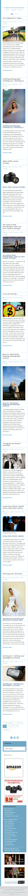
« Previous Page (8, 722)
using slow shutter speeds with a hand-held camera (13, 507)
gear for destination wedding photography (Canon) (11, 356)
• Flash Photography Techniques (10, 819)
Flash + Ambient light (9, 823)
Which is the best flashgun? (10, 835)
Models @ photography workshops (12, 850)
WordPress (11, 894)
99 (21, 722)
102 (13, 726)
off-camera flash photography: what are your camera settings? (12, 226)
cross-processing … (10, 294)
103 (17, 726)
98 (18, 722)
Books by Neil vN (8, 810)
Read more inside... (8, 70)
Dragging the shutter (9, 825)
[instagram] (14, 738)
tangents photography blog (14, 7)
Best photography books (10, 812)
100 (5, 726)
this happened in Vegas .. (13, 18)
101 (9, 726)
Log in (17, 894)
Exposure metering (9, 830)
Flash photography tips (9, 844)
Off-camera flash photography (11, 839)
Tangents (14, 3)
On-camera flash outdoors (10, 828)
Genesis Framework (21, 892)
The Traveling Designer (18, 889)
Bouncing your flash (9, 826)
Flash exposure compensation (11, 832)
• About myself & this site (9, 808)
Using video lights (8, 843)
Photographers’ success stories (11, 816)
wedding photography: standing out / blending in (13, 80)
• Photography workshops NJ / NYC (11, 848)
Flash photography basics (10, 841)
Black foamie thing (9, 814)
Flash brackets (8, 837)
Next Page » (7, 729)
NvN (13, 892)
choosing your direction (12, 574)
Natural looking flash (9, 821)
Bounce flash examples (10, 834)
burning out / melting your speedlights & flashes (13, 657)
